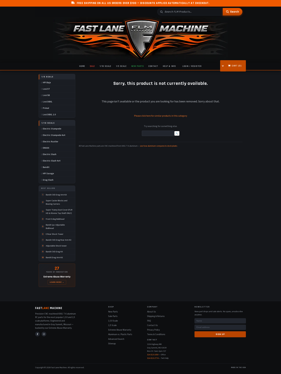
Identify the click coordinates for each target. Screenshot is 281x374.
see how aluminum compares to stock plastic (158, 146)
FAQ (149, 320)
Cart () (236, 65)
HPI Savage (48, 173)
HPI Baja (47, 82)
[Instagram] (44, 334)
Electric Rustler (50, 141)
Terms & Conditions (156, 334)
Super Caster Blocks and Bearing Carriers (56, 202)
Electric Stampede (52, 128)
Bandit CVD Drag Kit (54, 251)
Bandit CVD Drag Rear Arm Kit (58, 239)
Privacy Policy (153, 329)
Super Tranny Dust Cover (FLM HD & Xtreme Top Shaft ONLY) (59, 211)
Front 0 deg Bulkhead (55, 219)
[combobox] (190, 12)
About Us (151, 311)
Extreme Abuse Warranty (119, 329)
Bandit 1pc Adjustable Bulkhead (55, 226)
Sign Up (220, 334)
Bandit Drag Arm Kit (54, 257)
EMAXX (46, 147)
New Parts (137, 66)
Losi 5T (46, 89)
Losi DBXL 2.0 (49, 114)
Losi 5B (46, 95)
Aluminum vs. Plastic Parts (120, 334)
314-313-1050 (153, 354)
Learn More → (57, 282)
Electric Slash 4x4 (51, 160)
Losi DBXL (47, 101)
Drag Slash (48, 180)
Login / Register (192, 66)
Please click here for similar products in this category (160, 115)
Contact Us (152, 325)
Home (82, 66)
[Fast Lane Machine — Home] (140, 40)
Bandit (46, 167)
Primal (46, 108)
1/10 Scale (105, 66)
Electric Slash (49, 154)
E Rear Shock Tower (54, 234)
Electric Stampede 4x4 (54, 135)
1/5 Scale (121, 66)
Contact (153, 66)
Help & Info (169, 66)
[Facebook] (37, 334)
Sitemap (112, 343)
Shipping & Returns (156, 316)
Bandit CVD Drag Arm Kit (56, 194)
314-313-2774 (153, 358)
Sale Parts (113, 316)
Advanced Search (116, 339)
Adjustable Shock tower (56, 245)
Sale (92, 66)
